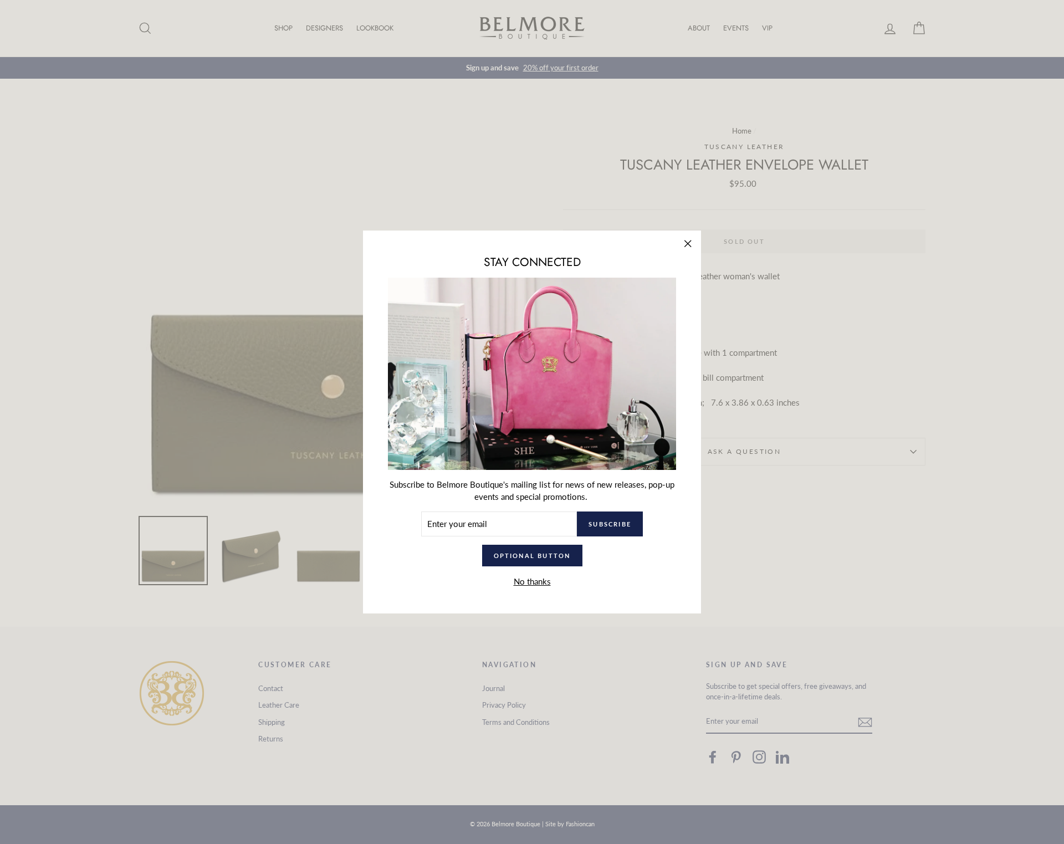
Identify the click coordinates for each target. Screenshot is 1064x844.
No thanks (532, 581)
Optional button (532, 555)
